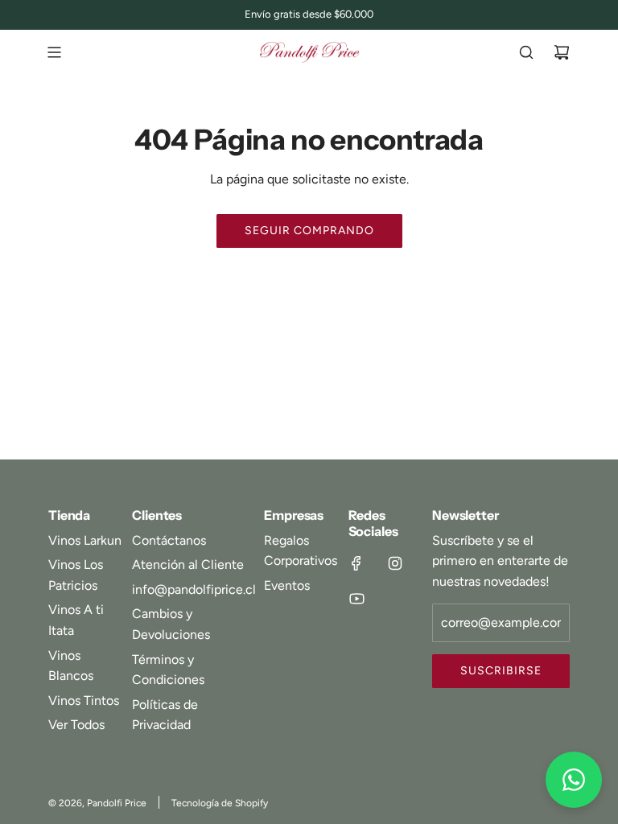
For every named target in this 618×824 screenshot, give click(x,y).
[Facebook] (356, 563)
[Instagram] (395, 563)
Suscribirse (501, 671)
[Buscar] (526, 52)
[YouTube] (356, 598)
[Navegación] (54, 52)
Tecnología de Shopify (219, 803)
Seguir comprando (309, 230)
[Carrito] (561, 52)
